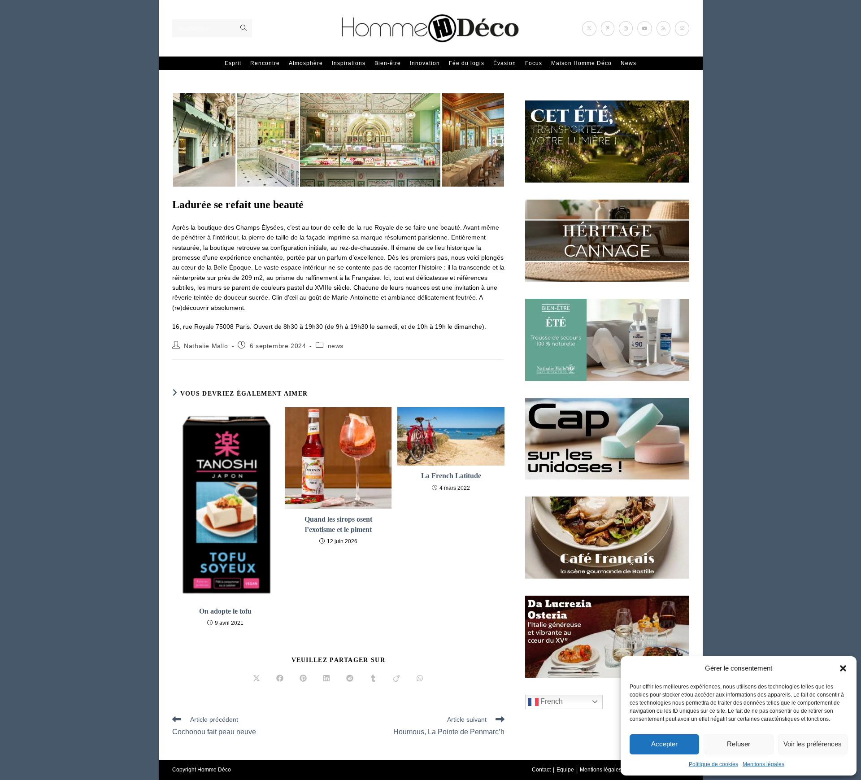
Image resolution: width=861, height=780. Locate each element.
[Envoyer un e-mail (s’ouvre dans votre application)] (682, 28)
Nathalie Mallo (206, 345)
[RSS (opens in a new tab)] (663, 28)
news (336, 345)
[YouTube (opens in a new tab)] (644, 28)
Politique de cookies (713, 764)
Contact (541, 770)
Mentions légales (763, 764)
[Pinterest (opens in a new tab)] (607, 28)
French (551, 701)
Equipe (565, 770)
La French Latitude (451, 475)
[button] (843, 668)
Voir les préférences (812, 744)
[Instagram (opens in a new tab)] (626, 28)
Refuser (738, 744)
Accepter (664, 744)
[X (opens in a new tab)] (589, 28)
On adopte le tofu (225, 611)
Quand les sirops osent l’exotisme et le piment (338, 524)
